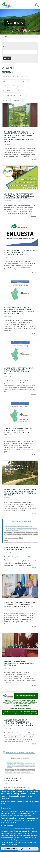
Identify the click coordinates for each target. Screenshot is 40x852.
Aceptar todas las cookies (28, 849)
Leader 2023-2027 (9, 81)
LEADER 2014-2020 (9, 76)
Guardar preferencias (9, 848)
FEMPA (23, 81)
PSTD (23, 76)
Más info (4, 803)
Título (5, 47)
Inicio (5, 36)
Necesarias (7, 808)
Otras (14, 86)
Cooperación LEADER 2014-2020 (14, 95)
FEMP (4, 86)
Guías (5, 100)
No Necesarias (8, 826)
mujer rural (17, 100)
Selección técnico (9, 90)
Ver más (33, 159)
